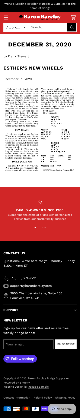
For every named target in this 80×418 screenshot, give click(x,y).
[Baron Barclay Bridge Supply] (40, 17)
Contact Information (16, 397)
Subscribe (66, 344)
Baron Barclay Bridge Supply (46, 378)
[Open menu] (5, 17)
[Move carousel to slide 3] (41, 227)
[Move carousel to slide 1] (35, 227)
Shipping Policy (65, 397)
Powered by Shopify (16, 382)
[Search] (72, 27)
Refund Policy (43, 397)
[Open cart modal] (73, 17)
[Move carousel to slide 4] (45, 227)
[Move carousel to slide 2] (38, 227)
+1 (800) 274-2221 (23, 278)
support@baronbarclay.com (31, 285)
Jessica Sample (38, 386)
